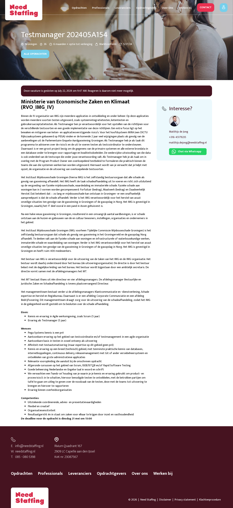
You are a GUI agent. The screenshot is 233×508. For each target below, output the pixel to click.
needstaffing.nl (25, 451)
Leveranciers (123, 8)
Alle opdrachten (35, 54)
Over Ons (167, 8)
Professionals (100, 8)
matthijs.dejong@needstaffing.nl (188, 142)
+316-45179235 (177, 137)
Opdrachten (79, 8)
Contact (206, 7)
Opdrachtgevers (146, 8)
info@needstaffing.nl (29, 446)
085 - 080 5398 (25, 456)
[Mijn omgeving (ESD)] (224, 7)
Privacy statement (185, 500)
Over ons (140, 473)
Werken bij (185, 8)
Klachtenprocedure (210, 500)
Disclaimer (165, 500)
